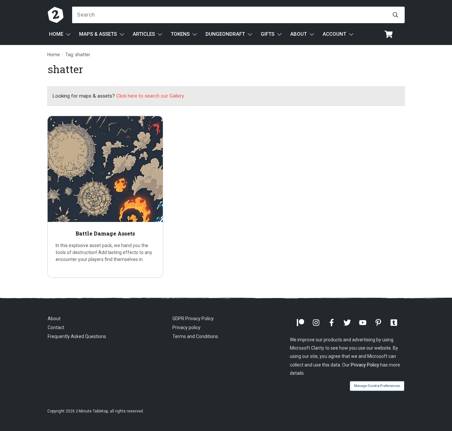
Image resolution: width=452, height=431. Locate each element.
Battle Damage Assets (105, 197)
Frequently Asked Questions (77, 336)
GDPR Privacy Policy (193, 318)
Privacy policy (186, 327)
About (54, 318)
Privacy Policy (365, 364)
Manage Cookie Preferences (377, 386)
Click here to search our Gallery (150, 96)
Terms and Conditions (195, 336)
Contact (56, 327)
